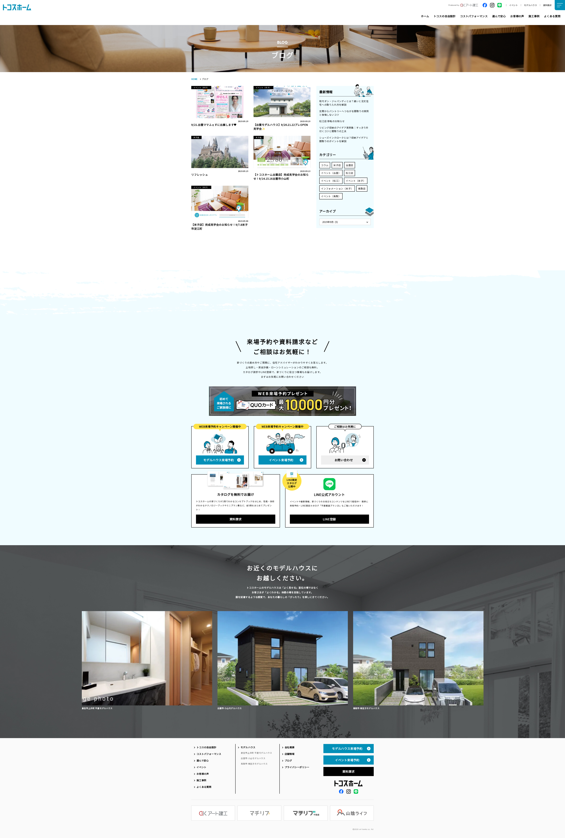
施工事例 (534, 16)
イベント (513, 5)
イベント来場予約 (281, 460)
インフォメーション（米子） (337, 188)
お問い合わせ (344, 460)
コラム (324, 165)
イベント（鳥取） (331, 196)
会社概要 (290, 747)
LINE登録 (329, 519)
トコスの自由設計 (445, 16)
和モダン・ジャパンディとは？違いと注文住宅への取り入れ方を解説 (344, 102)
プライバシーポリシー (297, 767)
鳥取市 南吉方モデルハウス (254, 763)
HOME (194, 79)
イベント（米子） (355, 180)
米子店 (337, 165)
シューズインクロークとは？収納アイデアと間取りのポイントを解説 (343, 139)
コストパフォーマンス (474, 16)
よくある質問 (552, 16)
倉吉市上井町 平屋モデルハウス (256, 752)
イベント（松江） (331, 180)
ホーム (425, 16)
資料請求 (547, 5)
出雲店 (349, 165)
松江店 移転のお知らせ (332, 121)
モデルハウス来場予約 (218, 460)
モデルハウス (530, 5)
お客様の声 (517, 16)
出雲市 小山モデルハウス (253, 758)
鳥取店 (361, 188)
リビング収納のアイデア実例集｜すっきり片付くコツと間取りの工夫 (343, 129)
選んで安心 (499, 16)
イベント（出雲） (331, 173)
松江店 (349, 173)
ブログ (288, 760)
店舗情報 (290, 754)
